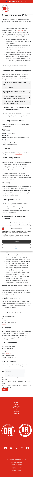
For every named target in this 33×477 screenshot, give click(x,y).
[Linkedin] (5, 448)
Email (3, 375)
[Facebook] (27, 448)
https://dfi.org (19, 30)
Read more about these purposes (18, 238)
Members (16, 402)
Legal (19, 470)
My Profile (23, 1)
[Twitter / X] (16, 448)
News (16, 410)
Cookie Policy (19, 154)
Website (4, 324)
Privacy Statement (19, 248)
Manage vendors (6, 238)
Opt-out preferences (10, 248)
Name (3, 371)
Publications (16, 408)
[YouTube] (22, 448)
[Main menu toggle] (29, 8)
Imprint (25, 248)
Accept (17, 241)
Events (16, 404)
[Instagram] (11, 448)
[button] (30, 229)
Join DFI (17, 1)
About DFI (16, 413)
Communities (16, 406)
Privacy (14, 470)
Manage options (16, 246)
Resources (16, 411)
